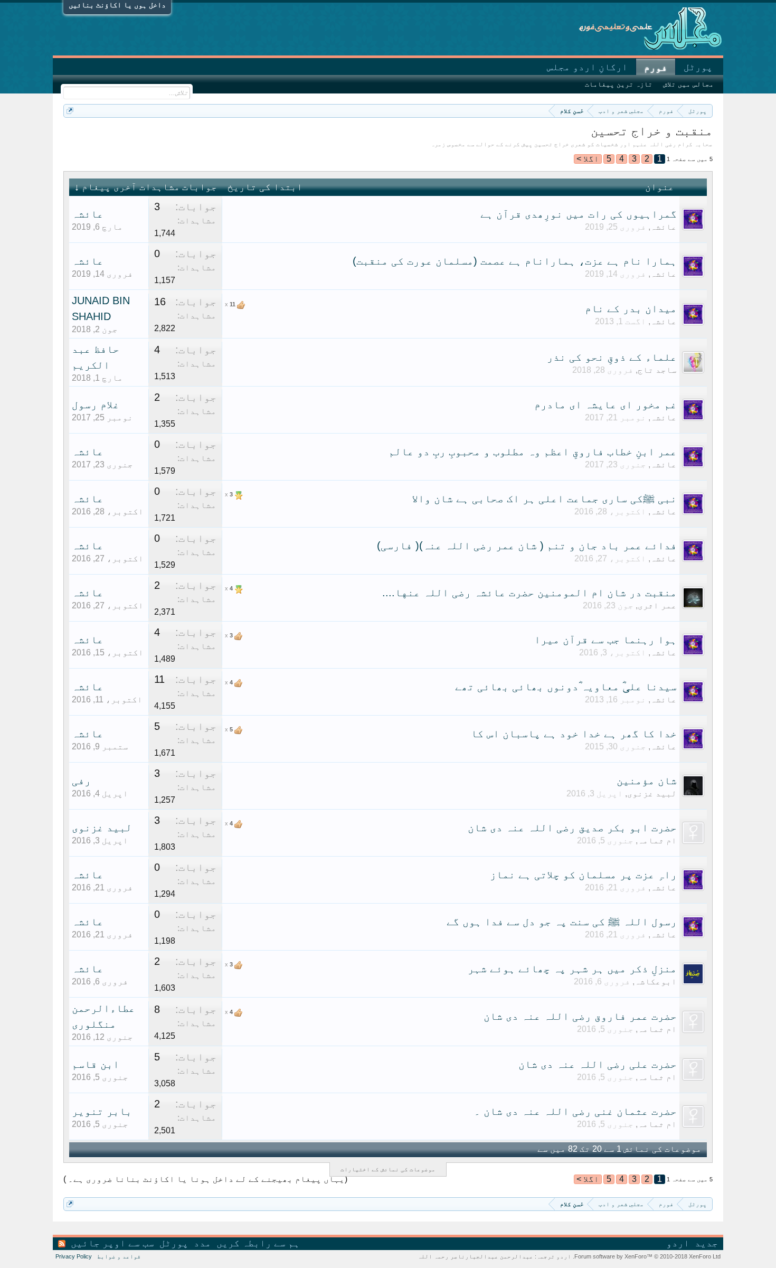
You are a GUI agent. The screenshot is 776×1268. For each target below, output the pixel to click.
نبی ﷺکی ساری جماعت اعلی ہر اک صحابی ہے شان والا (544, 498)
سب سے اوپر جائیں (112, 1243)
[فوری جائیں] (70, 110)
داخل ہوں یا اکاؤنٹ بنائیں (117, 5)
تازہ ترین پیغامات (618, 84)
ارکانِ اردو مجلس (587, 67)
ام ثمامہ (657, 840)
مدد (202, 1243)
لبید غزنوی (652, 793)
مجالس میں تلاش (688, 84)
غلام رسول (95, 404)
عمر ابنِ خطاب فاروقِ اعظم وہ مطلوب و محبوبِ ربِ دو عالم (533, 451)
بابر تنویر (102, 1111)
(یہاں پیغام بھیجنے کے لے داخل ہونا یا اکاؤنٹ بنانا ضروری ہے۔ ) (205, 1179)
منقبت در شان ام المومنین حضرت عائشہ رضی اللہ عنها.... (529, 592)
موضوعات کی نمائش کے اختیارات (388, 1169)
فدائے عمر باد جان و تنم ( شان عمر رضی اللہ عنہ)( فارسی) (527, 545)
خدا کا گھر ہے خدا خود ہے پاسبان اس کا (574, 733)
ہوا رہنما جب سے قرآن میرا (605, 639)
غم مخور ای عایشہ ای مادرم (605, 404)
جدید (706, 1243)
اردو (677, 1243)
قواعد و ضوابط (119, 1256)
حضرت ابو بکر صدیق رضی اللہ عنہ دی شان (572, 827)
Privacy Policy (73, 1256)
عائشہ (663, 226)
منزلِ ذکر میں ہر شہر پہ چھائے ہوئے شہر (572, 968)
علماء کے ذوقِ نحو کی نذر (612, 357)
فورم (655, 67)
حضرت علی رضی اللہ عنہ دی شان (597, 1064)
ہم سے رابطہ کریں (258, 1243)
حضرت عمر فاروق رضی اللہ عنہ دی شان (580, 1016)
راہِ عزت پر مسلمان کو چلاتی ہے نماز (583, 874)
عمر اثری (657, 605)
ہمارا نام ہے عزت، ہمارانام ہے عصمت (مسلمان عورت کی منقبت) (515, 261)
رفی (81, 780)
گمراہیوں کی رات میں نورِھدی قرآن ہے (578, 214)
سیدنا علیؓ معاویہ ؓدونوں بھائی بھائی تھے (566, 686)
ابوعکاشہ (656, 981)
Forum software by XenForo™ (647, 1256)
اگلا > (587, 158)
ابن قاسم (95, 1064)
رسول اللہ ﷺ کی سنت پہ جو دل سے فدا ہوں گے (562, 921)
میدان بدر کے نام (631, 308)
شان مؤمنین (647, 780)
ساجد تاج (657, 369)
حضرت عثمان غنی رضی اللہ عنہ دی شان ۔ (575, 1111)
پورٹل (698, 67)
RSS (61, 1243)
